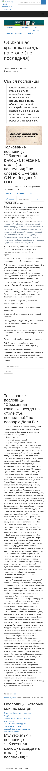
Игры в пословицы (14, 32)
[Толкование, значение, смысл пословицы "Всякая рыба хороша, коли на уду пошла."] (41, 718)
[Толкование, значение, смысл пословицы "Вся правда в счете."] (41, 726)
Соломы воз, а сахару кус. (15, 723)
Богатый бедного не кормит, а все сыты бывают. (17, 730)
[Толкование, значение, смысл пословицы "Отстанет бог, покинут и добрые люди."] (41, 713)
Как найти (25, 27)
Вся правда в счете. (12, 726)
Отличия (9, 27)
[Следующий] (4, 765)
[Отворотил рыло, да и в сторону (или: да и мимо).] (4, 65)
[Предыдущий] (4, 761)
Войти (30, 32)
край (15, 693)
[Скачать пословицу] (24, 135)
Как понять (36, 28)
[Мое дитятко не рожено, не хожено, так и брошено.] (4, 75)
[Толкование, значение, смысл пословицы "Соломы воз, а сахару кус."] (41, 723)
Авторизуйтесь (10, 697)
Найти (8, 371)
